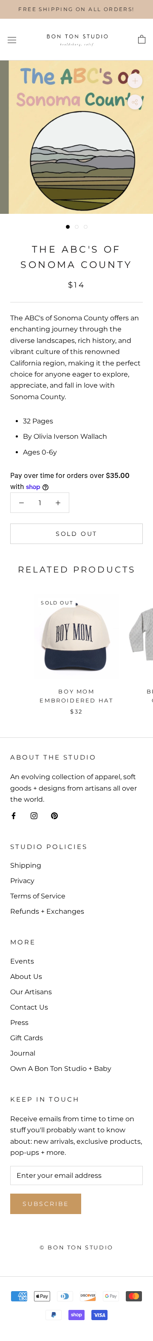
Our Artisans (31, 992)
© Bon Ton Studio (76, 1247)
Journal (22, 1053)
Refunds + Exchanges (47, 911)
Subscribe (46, 1204)
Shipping (25, 865)
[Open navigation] (12, 39)
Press (19, 1023)
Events (22, 961)
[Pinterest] (54, 815)
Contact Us (29, 1007)
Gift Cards (26, 1038)
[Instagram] (34, 815)
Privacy (22, 881)
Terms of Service (37, 896)
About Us (26, 977)
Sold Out (76, 534)
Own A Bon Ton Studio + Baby (60, 1069)
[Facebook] (13, 815)
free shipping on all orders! (76, 9)
